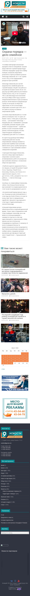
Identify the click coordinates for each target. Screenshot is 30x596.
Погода (3, 483)
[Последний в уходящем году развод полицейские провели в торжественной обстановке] (15, 300)
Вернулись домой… (9, 294)
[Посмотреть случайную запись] (27, 16)
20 (15, 361)
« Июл (3, 369)
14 (19, 358)
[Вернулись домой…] (15, 279)
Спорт (2, 504)
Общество (4, 481)
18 (7, 361)
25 (7, 363)
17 (3, 361)
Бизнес (3, 468)
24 (3, 363)
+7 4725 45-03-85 (5, 447)
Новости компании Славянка (11, 491)
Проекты (3, 489)
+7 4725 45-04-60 (5, 455)
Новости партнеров (6, 478)
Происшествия (5, 497)
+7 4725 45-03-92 (5, 454)
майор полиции (18, 59)
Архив (2, 465)
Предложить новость (7, 517)
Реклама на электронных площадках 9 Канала (14, 523)
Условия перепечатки (7, 520)
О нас (2, 515)
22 (23, 361)
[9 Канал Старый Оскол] (3, 16)
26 (11, 363)
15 (23, 358)
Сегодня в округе (6, 502)
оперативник (5, 61)
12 (11, 358)
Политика (3, 486)
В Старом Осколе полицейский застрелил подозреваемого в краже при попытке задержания (15, 271)
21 (19, 361)
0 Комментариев (20, 58)
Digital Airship (12, 589)
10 (3, 358)
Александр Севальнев (7, 59)
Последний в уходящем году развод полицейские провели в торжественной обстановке (14, 316)
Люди (4, 48)
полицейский (12, 61)
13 (15, 358)
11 (7, 358)
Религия (3, 499)
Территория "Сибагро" (9, 493)
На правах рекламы (6, 476)
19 (11, 361)
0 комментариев (15, 275)
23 (27, 361)
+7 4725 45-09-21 (5, 449)
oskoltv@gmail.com (6, 443)
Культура (3, 470)
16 (27, 358)
